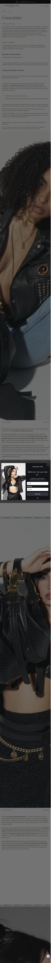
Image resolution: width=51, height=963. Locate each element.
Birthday (28, 486)
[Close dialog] (47, 465)
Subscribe (37, 494)
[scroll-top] (46, 959)
